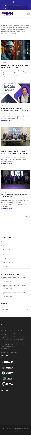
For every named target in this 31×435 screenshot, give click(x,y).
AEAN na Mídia (7, 250)
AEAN (4, 246)
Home (3, 33)
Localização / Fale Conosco (9, 352)
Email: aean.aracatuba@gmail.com (16, 5)
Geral (4, 258)
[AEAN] (7, 14)
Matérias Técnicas (8, 262)
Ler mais (20, 339)
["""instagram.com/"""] (6, 8)
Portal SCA (16, 431)
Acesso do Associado (18, 8)
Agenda (5, 254)
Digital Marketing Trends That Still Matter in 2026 (15, 278)
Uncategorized (7, 266)
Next (26, 217)
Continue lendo (6, 77)
